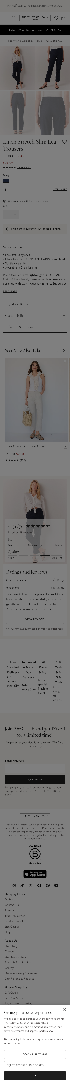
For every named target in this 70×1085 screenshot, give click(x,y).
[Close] (64, 1009)
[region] (35, 1045)
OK (35, 1075)
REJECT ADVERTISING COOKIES (25, 1065)
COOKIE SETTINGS (35, 1054)
